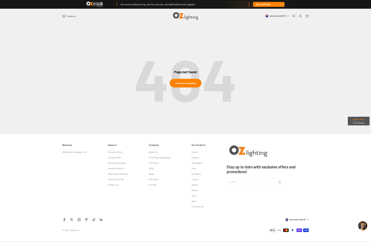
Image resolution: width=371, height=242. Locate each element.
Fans (194, 168)
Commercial (197, 206)
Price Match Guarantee (160, 157)
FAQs (151, 168)
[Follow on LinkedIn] (101, 220)
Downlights (197, 162)
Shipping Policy (115, 152)
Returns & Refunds (117, 162)
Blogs (151, 173)
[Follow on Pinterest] (86, 220)
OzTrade (153, 184)
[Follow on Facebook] (64, 220)
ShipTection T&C (116, 179)
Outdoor (195, 157)
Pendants (196, 173)
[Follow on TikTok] (94, 220)
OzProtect (154, 162)
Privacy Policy (114, 157)
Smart (195, 190)
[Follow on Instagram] (79, 220)
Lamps (195, 179)
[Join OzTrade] (185, 4)
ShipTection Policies (118, 173)
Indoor (195, 152)
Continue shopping (186, 83)
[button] (359, 121)
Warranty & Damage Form (74, 152)
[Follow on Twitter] (72, 220)
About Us (153, 152)
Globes (195, 184)
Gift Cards (153, 179)
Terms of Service (116, 168)
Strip (194, 195)
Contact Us (113, 184)
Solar (194, 201)
